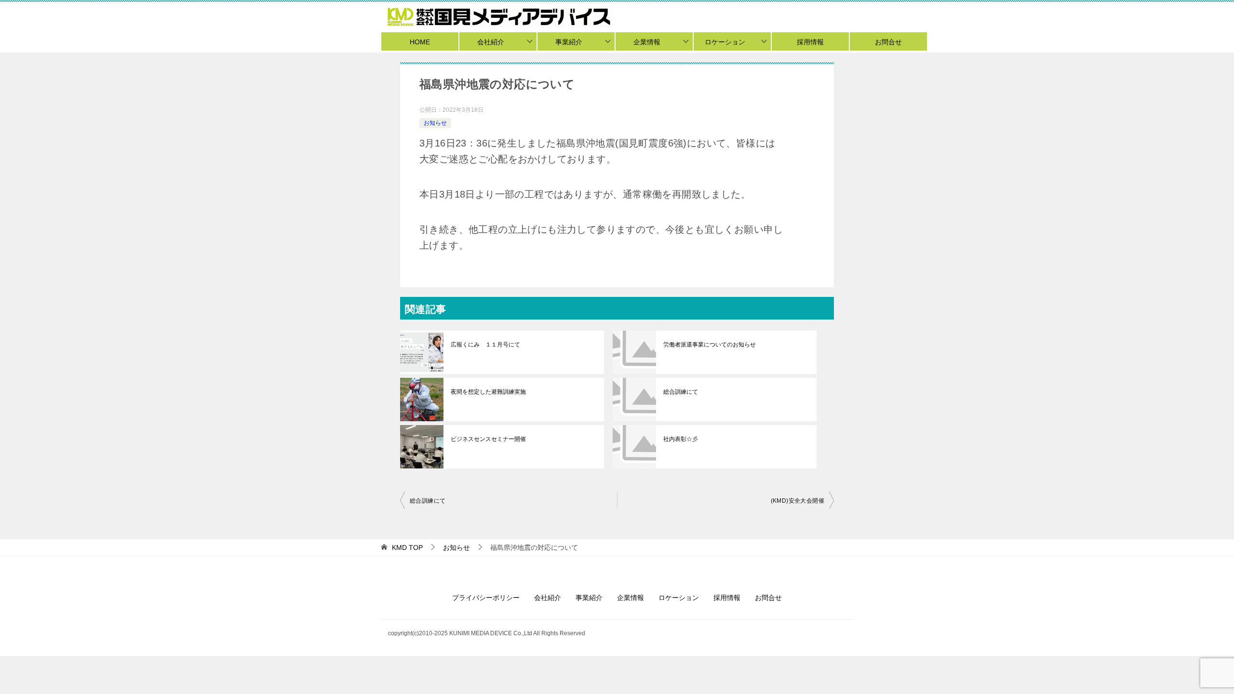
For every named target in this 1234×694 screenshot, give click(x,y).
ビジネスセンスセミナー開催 (488, 439)
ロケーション (725, 42)
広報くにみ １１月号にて (485, 344)
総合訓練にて (680, 391)
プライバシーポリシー (486, 597)
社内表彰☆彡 (680, 439)
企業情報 (646, 42)
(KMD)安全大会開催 (797, 500)
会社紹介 (490, 42)
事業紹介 (568, 42)
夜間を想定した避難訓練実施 (488, 391)
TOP (407, 547)
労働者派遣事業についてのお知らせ (709, 344)
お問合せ (888, 42)
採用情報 (810, 42)
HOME (420, 42)
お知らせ (435, 123)
